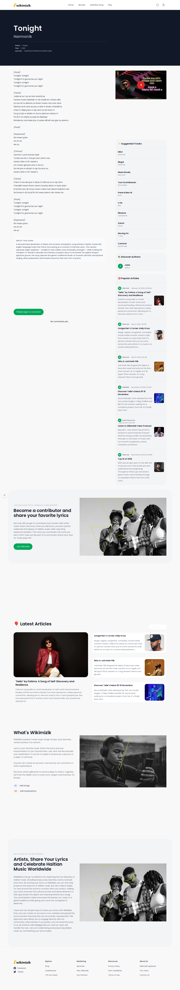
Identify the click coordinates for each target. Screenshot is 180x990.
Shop (47, 966)
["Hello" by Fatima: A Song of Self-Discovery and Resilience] (159, 300)
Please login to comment (29, 311)
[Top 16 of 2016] (159, 467)
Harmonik (23, 36)
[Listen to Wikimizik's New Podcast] (159, 432)
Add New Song (96, 5)
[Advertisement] (60, 284)
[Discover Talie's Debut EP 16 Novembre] (159, 398)
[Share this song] (4, 495)
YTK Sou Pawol (51, 975)
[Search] (157, 4)
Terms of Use (114, 975)
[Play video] (140, 85)
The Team (144, 970)
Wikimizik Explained (148, 966)
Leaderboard (50, 970)
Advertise (81, 966)
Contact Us (144, 975)
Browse (82, 5)
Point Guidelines (115, 970)
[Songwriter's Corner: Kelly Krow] (159, 335)
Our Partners (82, 975)
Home (71, 5)
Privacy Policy (114, 966)
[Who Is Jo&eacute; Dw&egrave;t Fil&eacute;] (159, 366)
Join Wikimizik (23, 546)
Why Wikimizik (83, 970)
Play (110, 5)
